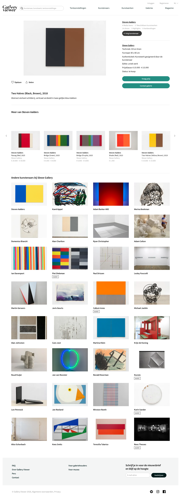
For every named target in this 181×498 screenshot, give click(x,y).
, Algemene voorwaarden (42, 491)
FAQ (14, 465)
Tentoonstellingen (78, 8)
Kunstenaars (103, 8)
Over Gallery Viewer (21, 469)
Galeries (149, 8)
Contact (15, 477)
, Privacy (57, 491)
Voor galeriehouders (78, 465)
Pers (14, 473)
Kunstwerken (127, 8)
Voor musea (74, 469)
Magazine (169, 8)
